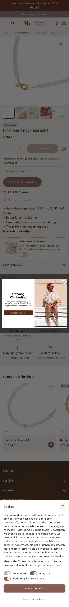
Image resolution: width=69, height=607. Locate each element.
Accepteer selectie (34, 599)
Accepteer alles (34, 588)
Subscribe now (18, 313)
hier (35, 565)
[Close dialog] (64, 282)
